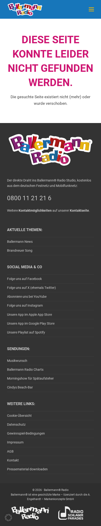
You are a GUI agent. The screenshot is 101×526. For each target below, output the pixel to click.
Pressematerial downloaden (27, 469)
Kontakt (13, 460)
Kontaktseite (79, 210)
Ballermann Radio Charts (25, 369)
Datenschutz (16, 424)
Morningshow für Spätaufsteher (30, 378)
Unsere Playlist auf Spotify (26, 332)
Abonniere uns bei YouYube (27, 296)
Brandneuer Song (19, 250)
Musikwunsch (17, 361)
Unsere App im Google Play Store (30, 323)
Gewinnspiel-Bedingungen (26, 433)
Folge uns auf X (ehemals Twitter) (31, 288)
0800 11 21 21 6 (29, 198)
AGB (10, 451)
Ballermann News (20, 241)
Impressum (15, 442)
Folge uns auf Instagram (25, 305)
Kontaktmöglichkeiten (35, 210)
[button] (91, 9)
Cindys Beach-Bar (20, 387)
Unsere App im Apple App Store (29, 314)
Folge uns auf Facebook (24, 279)
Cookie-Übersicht (19, 415)
